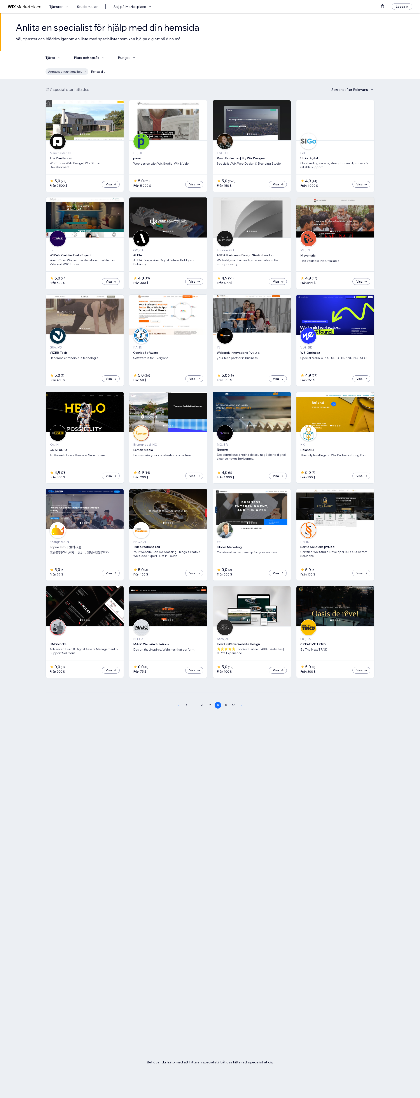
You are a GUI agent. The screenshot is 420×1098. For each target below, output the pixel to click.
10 (233, 705)
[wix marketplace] (25, 6)
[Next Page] (241, 705)
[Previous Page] (178, 705)
